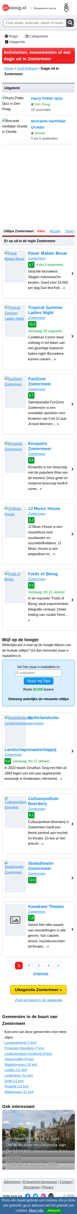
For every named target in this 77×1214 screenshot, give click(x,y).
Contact (66, 1182)
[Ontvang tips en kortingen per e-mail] (51, 1196)
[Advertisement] (38, 186)
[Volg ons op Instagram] (43, 1196)
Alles (41, 231)
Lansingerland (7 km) (20, 1042)
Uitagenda (16, 42)
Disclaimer (32, 1187)
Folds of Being (43, 574)
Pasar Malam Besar (47, 253)
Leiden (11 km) (15, 1070)
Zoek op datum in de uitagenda (38, 1000)
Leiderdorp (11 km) (18, 1075)
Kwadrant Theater (46, 906)
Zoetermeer (37, 258)
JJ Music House (44, 508)
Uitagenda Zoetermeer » (38, 989)
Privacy (48, 1187)
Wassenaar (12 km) (19, 1092)
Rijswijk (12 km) (16, 1086)
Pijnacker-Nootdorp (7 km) (24, 1048)
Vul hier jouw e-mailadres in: (38, 667)
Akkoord (53, 1210)
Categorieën (38, 36)
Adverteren (12, 1182)
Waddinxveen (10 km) (20, 1064)
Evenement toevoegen (40, 1182)
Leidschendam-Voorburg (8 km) (28, 1054)
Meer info (36, 1210)
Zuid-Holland (27, 68)
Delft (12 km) (14, 1081)
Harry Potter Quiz (47, 98)
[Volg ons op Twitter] (35, 1196)
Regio (13, 36)
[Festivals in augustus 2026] (38, 1168)
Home (8, 68)
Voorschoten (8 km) (19, 1059)
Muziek (55, 231)
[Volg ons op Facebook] (28, 1196)
